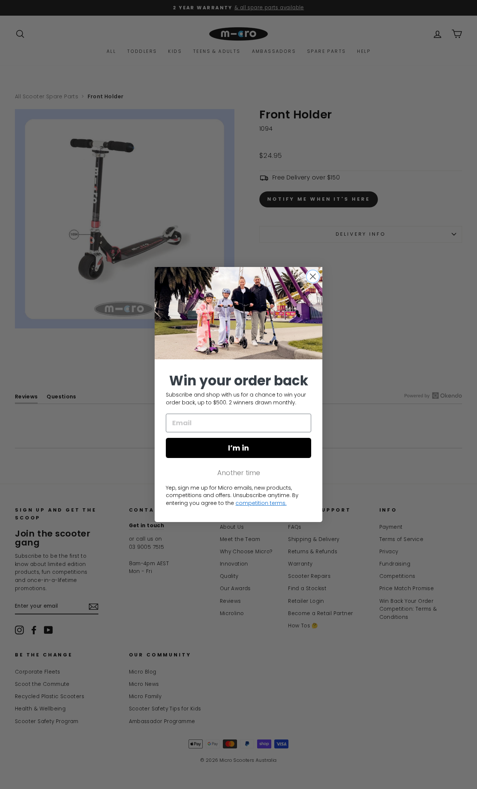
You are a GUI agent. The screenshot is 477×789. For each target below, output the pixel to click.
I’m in (238, 448)
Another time (238, 472)
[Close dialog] (312, 276)
